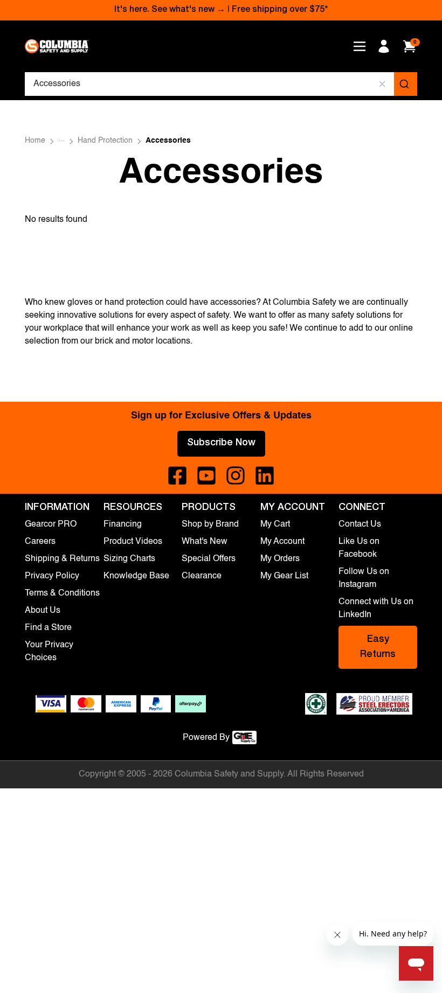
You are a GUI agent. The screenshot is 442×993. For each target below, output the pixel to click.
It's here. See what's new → (169, 10)
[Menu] (359, 46)
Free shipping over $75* (280, 10)
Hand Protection (105, 140)
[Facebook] (177, 475)
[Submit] (405, 84)
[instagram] (235, 475)
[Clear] (382, 84)
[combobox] (221, 84)
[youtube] (206, 475)
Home (35, 140)
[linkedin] (264, 475)
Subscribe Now (221, 443)
